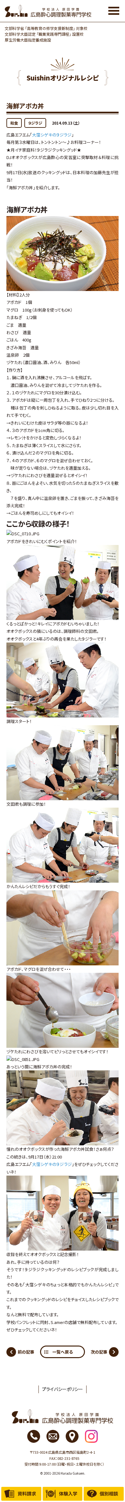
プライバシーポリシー (62, 1389)
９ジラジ (35, 123)
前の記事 (26, 1352)
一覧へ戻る (62, 1352)
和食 (14, 123)
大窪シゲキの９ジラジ (51, 135)
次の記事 (99, 1352)
